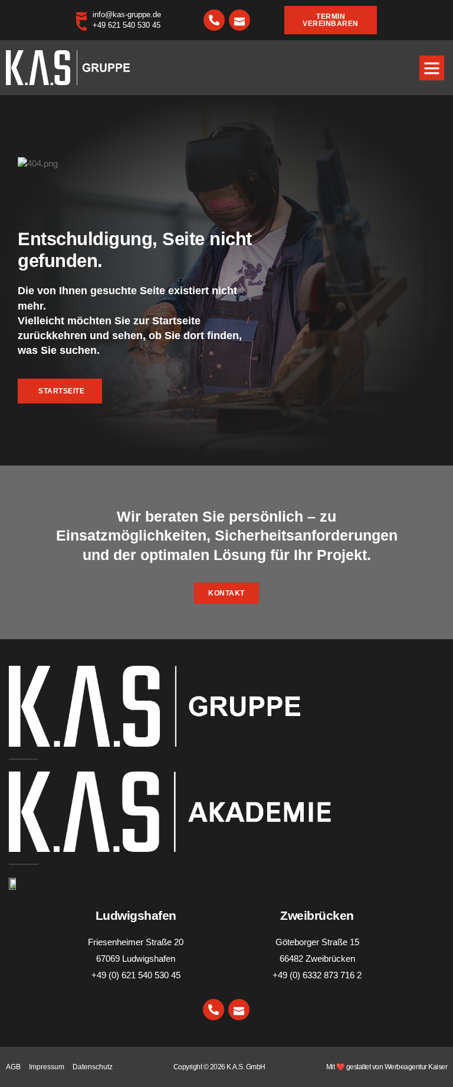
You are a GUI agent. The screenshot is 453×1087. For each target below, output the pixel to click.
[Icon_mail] (239, 20)
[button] (431, 68)
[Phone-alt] (214, 20)
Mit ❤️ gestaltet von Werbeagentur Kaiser (387, 1067)
